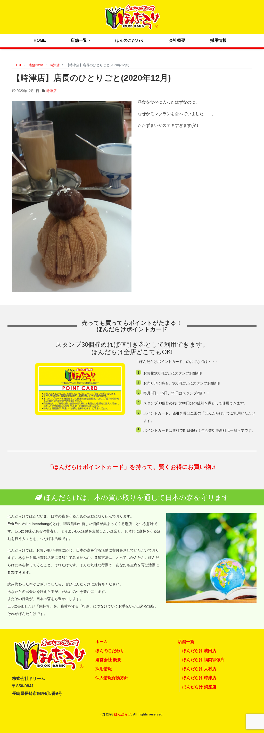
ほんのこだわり (129, 40)
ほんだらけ (122, 714)
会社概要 (177, 40)
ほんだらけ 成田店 (199, 650)
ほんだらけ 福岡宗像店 (203, 659)
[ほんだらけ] (132, 16)
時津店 (51, 91)
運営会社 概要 (108, 659)
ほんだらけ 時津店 (199, 678)
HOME (40, 40)
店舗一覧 (79, 40)
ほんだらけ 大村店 (199, 669)
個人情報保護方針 (111, 678)
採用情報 (218, 40)
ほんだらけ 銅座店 (199, 687)
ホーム (101, 641)
